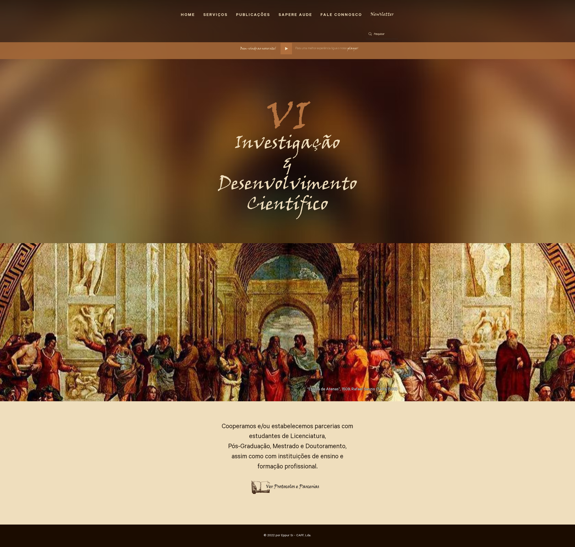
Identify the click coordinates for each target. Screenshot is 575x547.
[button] (382, 14)
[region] (285, 463)
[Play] (286, 48)
